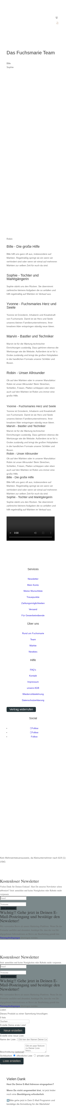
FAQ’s (33, 669)
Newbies (33, 651)
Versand (33, 609)
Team (33, 639)
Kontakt (33, 675)
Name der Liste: (9, 1039)
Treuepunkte (33, 597)
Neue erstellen (12, 1030)
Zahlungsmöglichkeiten (33, 603)
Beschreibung (12, 1052)
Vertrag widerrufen (21, 709)
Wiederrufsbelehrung (33, 694)
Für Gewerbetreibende (33, 615)
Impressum (33, 682)
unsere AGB (33, 688)
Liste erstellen (12, 1061)
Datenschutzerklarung (33, 700)
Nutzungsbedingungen (10, 937)
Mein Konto (33, 585)
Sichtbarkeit (6, 1055)
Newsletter (33, 579)
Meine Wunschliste (33, 591)
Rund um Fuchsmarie (33, 633)
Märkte (33, 645)
